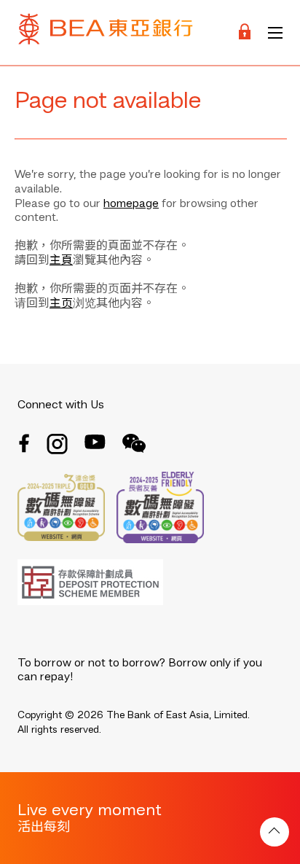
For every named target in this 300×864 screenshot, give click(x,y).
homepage (131, 204)
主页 (61, 304)
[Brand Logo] (105, 32)
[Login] (244, 32)
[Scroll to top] (274, 832)
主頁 (61, 261)
